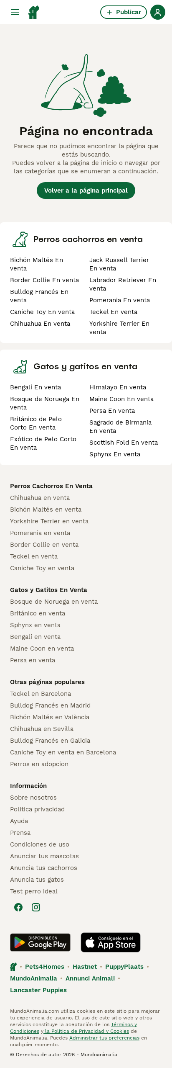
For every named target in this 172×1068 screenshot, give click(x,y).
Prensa (20, 832)
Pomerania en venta (40, 533)
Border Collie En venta (44, 280)
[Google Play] (40, 942)
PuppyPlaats (124, 966)
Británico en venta (37, 613)
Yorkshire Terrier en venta (49, 521)
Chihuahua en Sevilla (41, 729)
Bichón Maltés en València (49, 717)
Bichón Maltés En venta (36, 264)
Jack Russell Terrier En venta (119, 264)
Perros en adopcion (39, 764)
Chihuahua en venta (40, 498)
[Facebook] (18, 907)
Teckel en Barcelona (40, 693)
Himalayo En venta (117, 387)
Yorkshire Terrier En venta (119, 328)
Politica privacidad (37, 809)
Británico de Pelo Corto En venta (36, 423)
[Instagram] (36, 907)
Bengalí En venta (35, 387)
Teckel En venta (113, 312)
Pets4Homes (44, 966)
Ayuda (19, 821)
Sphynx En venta (114, 454)
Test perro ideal (34, 891)
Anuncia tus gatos (37, 879)
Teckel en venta (34, 556)
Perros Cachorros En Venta (51, 486)
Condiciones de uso (39, 844)
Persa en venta (32, 660)
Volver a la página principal (86, 190)
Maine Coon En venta (121, 399)
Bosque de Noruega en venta (54, 601)
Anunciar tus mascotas (44, 856)
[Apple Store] (110, 942)
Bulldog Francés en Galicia (50, 740)
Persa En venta (112, 410)
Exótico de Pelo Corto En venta (43, 443)
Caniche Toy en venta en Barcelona (63, 752)
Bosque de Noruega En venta (44, 403)
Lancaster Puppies (38, 990)
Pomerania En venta (119, 300)
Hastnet (85, 966)
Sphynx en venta (35, 625)
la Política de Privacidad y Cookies (86, 1031)
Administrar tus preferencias (104, 1038)
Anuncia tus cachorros (43, 868)
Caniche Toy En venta (42, 312)
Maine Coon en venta (42, 648)
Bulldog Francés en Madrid (50, 705)
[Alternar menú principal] (15, 12)
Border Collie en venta (44, 544)
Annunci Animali (90, 978)
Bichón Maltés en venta (45, 509)
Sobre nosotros (33, 797)
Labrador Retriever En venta (122, 284)
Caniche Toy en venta (42, 568)
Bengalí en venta (35, 637)
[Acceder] (157, 12)
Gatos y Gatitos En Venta (48, 590)
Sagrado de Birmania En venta (120, 427)
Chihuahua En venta (40, 323)
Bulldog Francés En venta (39, 296)
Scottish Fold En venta (123, 442)
